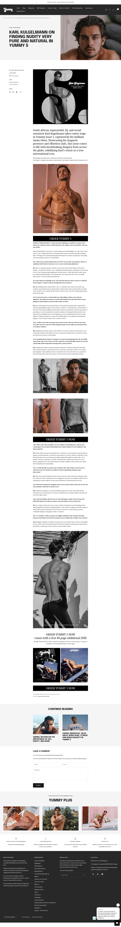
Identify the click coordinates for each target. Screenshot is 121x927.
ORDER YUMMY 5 (60, 238)
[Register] (84, 875)
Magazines (31, 8)
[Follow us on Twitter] (93, 874)
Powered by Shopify (37, 917)
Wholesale (37, 897)
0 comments (15, 75)
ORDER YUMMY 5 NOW (60, 439)
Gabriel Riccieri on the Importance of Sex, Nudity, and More (44, 739)
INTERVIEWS (10, 18)
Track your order (39, 881)
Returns (36, 884)
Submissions (89, 8)
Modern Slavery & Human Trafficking (44, 902)
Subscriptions (38, 866)
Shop (24, 8)
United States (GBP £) (9, 917)
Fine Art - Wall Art (64, 8)
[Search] (110, 9)
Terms (36, 892)
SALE (18, 8)
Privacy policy (38, 887)
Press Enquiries (38, 900)
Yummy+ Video (52, 8)
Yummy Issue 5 (13, 84)
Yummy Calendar (39, 860)
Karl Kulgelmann (14, 27)
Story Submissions (39, 868)
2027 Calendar (41, 8)
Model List (37, 908)
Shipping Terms (38, 889)
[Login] (113, 9)
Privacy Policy (67, 758)
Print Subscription (77, 8)
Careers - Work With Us (41, 910)
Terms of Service (78, 758)
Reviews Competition (40, 905)
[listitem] (17, 92)
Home (4, 18)
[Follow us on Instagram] (97, 874)
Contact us (37, 895)
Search (36, 876)
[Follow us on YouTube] (102, 874)
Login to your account (40, 879)
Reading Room (21, 11)
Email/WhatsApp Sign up (41, 874)
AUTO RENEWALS (71, 2)
